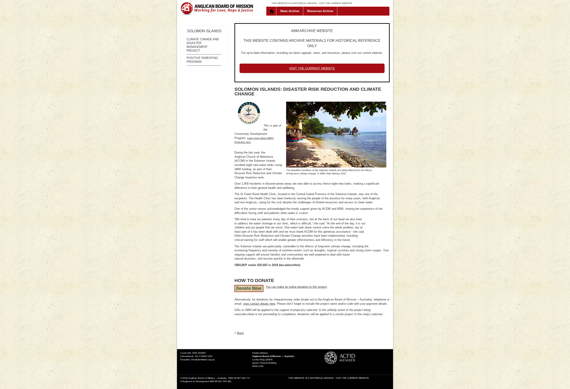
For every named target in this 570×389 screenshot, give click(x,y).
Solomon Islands (204, 31)
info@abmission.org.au (203, 359)
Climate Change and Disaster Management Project (203, 45)
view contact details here (259, 303)
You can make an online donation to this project (296, 286)
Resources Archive (320, 11)
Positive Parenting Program (202, 59)
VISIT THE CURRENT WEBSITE (335, 3)
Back (240, 333)
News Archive (289, 11)
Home (272, 11)
